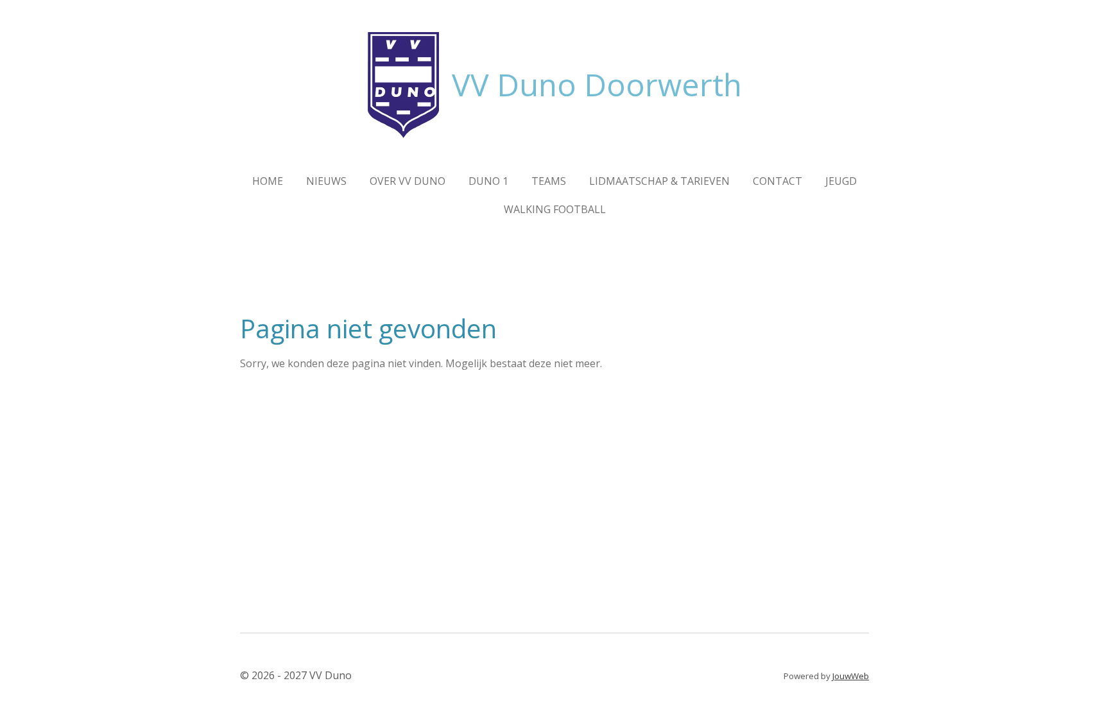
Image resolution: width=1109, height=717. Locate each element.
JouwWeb (850, 676)
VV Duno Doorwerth (597, 84)
